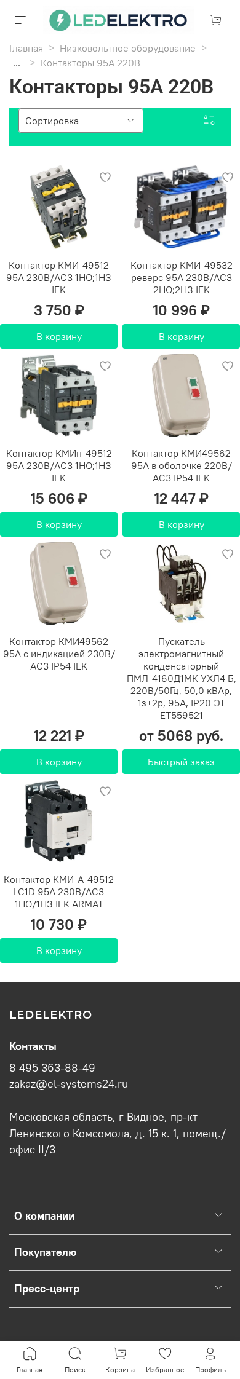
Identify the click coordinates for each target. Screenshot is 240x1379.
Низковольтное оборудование (128, 48)
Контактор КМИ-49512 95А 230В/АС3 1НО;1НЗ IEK (58, 277)
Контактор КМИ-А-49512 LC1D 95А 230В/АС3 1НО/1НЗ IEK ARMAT (59, 891)
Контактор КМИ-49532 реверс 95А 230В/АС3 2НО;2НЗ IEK (181, 277)
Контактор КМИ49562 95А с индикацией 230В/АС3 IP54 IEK (59, 653)
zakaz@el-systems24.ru (68, 1084)
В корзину (59, 336)
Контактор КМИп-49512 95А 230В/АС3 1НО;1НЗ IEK (59, 465)
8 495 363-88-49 (52, 1068)
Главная (26, 48)
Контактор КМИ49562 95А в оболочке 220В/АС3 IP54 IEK (181, 465)
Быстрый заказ (181, 762)
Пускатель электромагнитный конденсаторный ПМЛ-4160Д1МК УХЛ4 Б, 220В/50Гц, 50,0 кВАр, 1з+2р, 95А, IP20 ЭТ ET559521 (181, 678)
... (16, 62)
